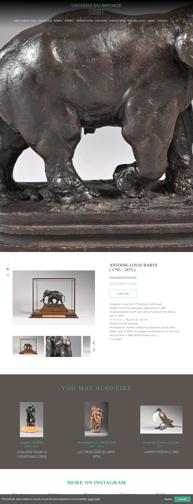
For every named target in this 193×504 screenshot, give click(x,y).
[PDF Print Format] (7, 269)
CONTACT (163, 20)
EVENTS (58, 20)
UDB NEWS (101, 20)
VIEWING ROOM (84, 20)
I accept (182, 499)
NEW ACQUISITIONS (25, 20)
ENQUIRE (123, 293)
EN (177, 20)
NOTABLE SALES (136, 20)
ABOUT (151, 20)
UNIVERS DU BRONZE (96, 5)
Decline (168, 499)
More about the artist (123, 277)
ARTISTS (69, 20)
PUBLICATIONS (117, 20)
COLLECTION (44, 20)
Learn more (94, 499)
